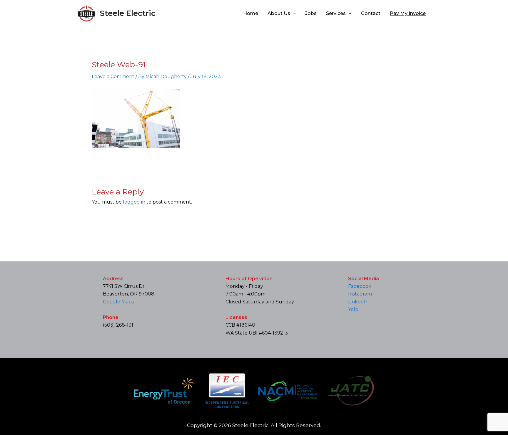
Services (336, 13)
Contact (370, 13)
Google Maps (118, 302)
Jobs (311, 13)
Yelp (353, 309)
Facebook (359, 286)
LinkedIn (358, 302)
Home (250, 13)
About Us (279, 13)
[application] (293, 13)
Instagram (360, 294)
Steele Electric (128, 13)
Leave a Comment (113, 76)
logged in (134, 202)
